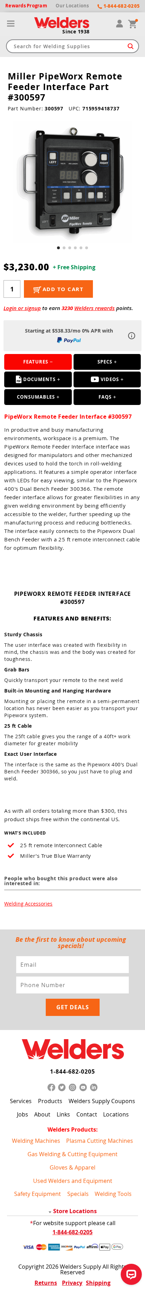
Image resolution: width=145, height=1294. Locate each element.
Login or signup (22, 308)
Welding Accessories (28, 903)
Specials (78, 1194)
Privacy (72, 1283)
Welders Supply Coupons (102, 1101)
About (42, 1114)
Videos (110, 379)
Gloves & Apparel (72, 1167)
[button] (58, 247)
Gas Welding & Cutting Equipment (72, 1154)
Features (35, 362)
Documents (39, 379)
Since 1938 (76, 31)
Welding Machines (36, 1141)
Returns (45, 1283)
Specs (104, 362)
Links (63, 1114)
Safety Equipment (37, 1194)
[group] (73, 182)
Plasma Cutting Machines (99, 1141)
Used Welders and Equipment (72, 1181)
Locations (116, 1114)
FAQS (105, 397)
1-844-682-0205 (72, 1071)
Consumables (36, 397)
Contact (86, 1114)
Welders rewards (94, 308)
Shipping (98, 1283)
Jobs (22, 1114)
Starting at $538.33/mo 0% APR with (69, 330)
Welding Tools (113, 1194)
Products (50, 1101)
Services (21, 1101)
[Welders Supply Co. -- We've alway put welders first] (72, 1049)
